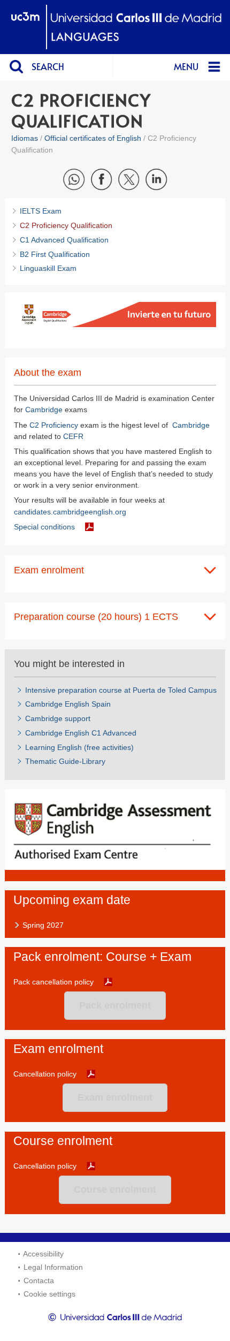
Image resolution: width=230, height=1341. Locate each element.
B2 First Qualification (55, 254)
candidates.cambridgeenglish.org (70, 511)
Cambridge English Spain (68, 704)
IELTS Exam (41, 211)
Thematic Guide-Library (65, 761)
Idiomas (24, 138)
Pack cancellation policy (53, 982)
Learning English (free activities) (79, 747)
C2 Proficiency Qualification (66, 225)
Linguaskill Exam (48, 268)
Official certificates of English (92, 138)
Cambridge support (57, 718)
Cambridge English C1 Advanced (80, 733)
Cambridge (45, 409)
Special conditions (44, 526)
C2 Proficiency (53, 425)
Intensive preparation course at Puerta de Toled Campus (121, 690)
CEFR (73, 436)
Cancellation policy (44, 1074)
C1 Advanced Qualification (64, 240)
